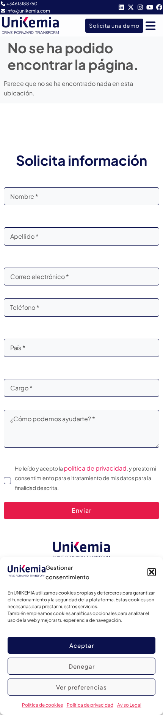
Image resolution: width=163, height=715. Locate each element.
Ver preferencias (81, 687)
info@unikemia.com (28, 11)
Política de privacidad (90, 705)
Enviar (82, 510)
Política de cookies (42, 705)
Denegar (82, 666)
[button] (151, 572)
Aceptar (81, 645)
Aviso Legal (129, 705)
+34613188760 (22, 3)
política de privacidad (95, 468)
